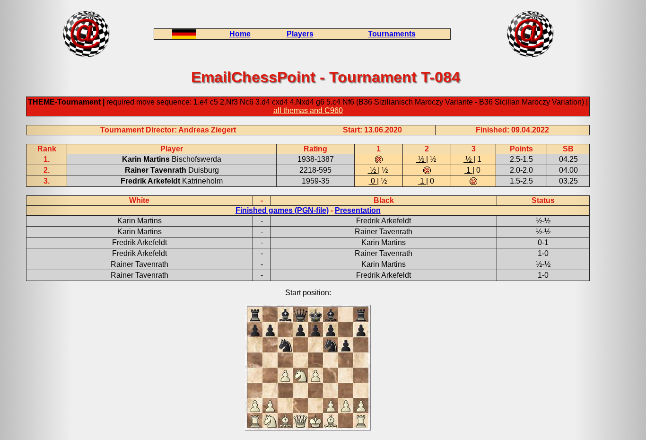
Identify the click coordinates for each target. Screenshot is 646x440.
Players (300, 34)
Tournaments (392, 34)
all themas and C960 (308, 110)
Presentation (358, 210)
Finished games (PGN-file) (282, 210)
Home (240, 34)
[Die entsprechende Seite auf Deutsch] (184, 36)
